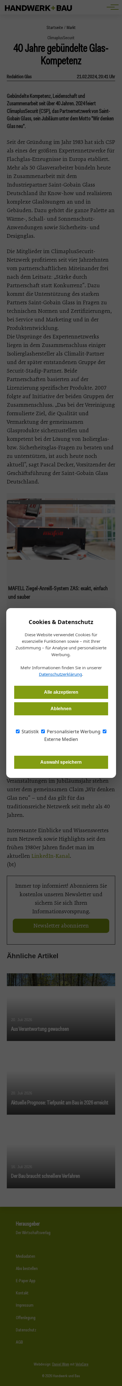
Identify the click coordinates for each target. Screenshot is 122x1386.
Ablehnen (61, 708)
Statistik (29, 731)
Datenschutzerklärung (60, 674)
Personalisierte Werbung (73, 731)
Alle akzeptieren (61, 692)
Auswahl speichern (61, 762)
